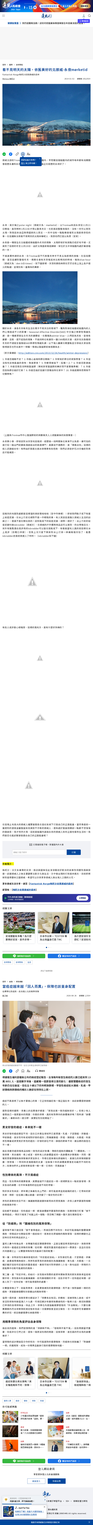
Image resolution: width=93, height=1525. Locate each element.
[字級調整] (28, 154)
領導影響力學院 (80, 1501)
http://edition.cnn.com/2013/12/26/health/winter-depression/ (53, 352)
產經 (22, 1427)
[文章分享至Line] (4, 154)
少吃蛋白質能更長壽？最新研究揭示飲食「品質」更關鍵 (32, 1417)
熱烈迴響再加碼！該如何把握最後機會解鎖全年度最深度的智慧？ (53, 23)
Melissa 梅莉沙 (8, 78)
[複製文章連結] (17, 154)
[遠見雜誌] (46, 15)
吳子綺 (5, 995)
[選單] (3, 16)
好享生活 (24, 1412)
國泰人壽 (7, 1400)
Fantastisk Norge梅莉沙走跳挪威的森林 (51, 883)
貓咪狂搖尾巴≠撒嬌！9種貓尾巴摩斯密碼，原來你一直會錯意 (33, 1446)
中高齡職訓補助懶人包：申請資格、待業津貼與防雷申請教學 (77, 1431)
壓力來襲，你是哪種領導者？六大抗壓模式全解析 (31, 1431)
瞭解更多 (84, 6)
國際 (11, 64)
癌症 (17, 1400)
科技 (67, 1441)
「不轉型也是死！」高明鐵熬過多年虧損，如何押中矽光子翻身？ (77, 1446)
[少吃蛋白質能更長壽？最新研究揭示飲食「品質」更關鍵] (10, 1417)
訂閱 (74, 852)
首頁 (4, 64)
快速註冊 (57, 1481)
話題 (67, 1412)
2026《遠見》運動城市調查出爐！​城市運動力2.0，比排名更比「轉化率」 (78, 1417)
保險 (34, 1400)
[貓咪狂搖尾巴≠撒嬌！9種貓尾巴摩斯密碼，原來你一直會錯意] (10, 1446)
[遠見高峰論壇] (11, 6)
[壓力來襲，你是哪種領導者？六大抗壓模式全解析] (10, 1431)
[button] (87, 923)
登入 (23, 163)
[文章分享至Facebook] (10, 154)
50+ (67, 1501)
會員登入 (36, 1481)
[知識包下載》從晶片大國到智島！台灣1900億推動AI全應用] (9, 1511)
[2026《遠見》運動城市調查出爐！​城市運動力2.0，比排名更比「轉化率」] (55, 1417)
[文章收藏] (22, 154)
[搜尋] (89, 16)
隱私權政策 (53, 1509)
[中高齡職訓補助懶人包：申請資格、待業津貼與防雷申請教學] (55, 1431)
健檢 (25, 1400)
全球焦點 (19, 64)
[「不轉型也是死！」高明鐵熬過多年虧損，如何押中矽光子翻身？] (55, 1446)
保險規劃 (19, 981)
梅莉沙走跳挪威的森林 (24, 889)
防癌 (42, 1400)
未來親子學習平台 (54, 1501)
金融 (11, 981)
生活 (29, 962)
